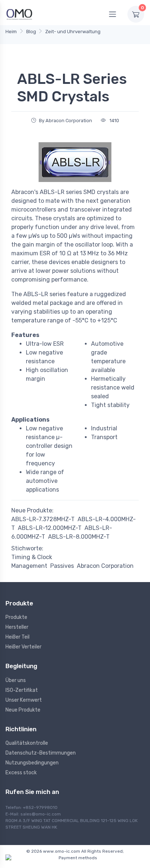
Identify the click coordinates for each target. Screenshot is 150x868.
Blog (31, 31)
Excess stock (21, 773)
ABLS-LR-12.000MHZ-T (50, 527)
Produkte (16, 617)
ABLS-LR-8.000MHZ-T (79, 536)
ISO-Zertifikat (21, 690)
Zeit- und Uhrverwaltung (72, 31)
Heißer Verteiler (23, 647)
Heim (11, 31)
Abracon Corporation (105, 565)
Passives (62, 565)
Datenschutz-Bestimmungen (40, 753)
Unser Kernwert (23, 700)
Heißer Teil (17, 637)
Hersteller (16, 627)
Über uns (15, 680)
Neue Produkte (22, 710)
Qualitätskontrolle (26, 743)
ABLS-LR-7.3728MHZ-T (43, 519)
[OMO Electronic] (19, 14)
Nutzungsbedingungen (32, 763)
